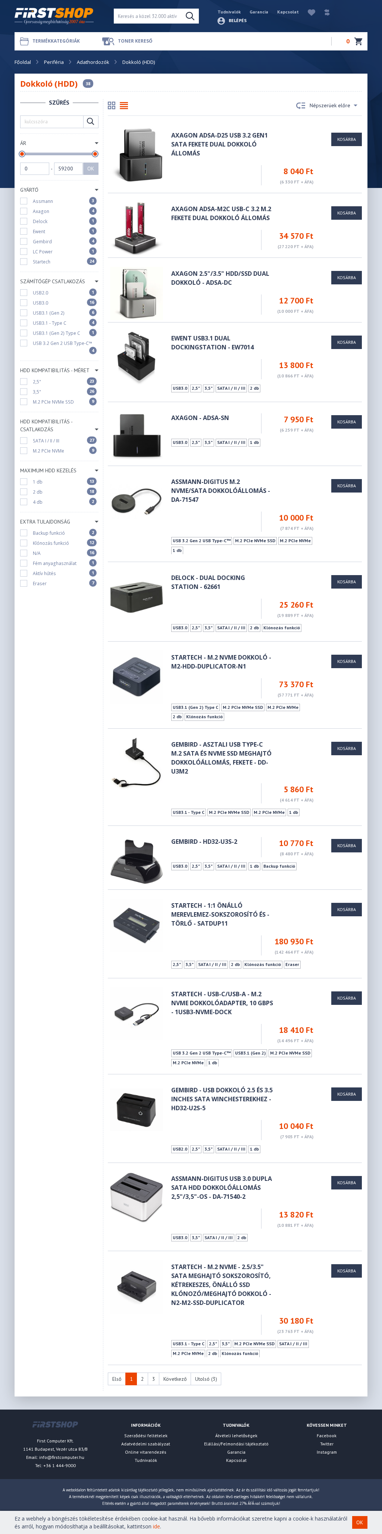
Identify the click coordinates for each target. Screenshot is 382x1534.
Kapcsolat (288, 12)
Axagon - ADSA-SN (200, 418)
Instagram (327, 1452)
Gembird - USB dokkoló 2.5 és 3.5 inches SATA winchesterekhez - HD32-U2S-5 (222, 1099)
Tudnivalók (229, 12)
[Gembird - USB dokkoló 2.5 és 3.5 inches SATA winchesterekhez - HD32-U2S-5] (136, 1109)
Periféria (54, 62)
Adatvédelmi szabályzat (145, 1444)
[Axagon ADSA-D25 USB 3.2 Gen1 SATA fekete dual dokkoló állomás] (136, 154)
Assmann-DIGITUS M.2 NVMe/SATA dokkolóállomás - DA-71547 (220, 491)
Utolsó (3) (206, 1379)
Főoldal (23, 62)
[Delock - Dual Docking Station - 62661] (136, 597)
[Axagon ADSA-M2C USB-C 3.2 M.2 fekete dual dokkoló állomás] (136, 228)
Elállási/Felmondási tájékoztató (236, 1444)
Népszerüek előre (330, 105)
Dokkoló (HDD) (138, 62)
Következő (175, 1379)
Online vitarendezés (145, 1452)
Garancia (259, 12)
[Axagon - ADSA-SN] (136, 437)
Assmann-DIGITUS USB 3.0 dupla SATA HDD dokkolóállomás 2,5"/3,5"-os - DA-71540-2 (221, 1188)
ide (156, 1526)
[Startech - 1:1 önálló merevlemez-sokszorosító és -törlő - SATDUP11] (136, 924)
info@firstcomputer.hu (61, 1457)
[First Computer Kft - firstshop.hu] (59, 16)
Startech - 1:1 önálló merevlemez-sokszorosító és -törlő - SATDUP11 (220, 914)
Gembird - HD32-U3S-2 (204, 841)
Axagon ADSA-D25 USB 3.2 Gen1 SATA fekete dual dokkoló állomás (219, 144)
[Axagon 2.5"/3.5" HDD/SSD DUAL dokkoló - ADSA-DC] (136, 292)
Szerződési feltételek (145, 1435)
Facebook (326, 1435)
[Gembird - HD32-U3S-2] (136, 860)
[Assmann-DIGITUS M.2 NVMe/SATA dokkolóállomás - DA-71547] (136, 500)
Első (117, 1379)
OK (90, 168)
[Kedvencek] (307, 12)
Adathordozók (93, 62)
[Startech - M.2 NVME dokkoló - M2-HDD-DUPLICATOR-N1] (136, 676)
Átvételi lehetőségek (236, 1435)
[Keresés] (190, 16)
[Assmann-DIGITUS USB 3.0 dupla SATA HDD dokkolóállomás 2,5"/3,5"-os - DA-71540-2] (136, 1197)
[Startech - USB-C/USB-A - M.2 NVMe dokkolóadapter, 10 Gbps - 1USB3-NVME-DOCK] (136, 1013)
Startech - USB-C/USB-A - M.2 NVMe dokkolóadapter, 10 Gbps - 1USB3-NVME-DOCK (222, 1003)
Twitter (327, 1444)
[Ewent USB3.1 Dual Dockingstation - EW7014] (136, 357)
